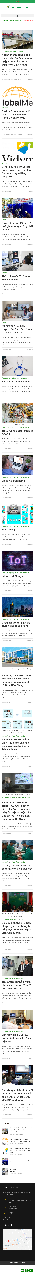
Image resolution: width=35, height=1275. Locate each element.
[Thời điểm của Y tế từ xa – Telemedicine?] (5, 1171)
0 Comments (7, 191)
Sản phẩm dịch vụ (23, 378)
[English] (17, 1)
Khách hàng (14, 672)
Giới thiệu (5, 108)
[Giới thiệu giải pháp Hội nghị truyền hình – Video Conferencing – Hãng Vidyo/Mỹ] (5, 1151)
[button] (17, 15)
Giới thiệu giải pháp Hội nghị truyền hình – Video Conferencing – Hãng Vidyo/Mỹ (20, 1150)
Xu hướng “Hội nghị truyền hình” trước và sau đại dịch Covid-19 (17, 329)
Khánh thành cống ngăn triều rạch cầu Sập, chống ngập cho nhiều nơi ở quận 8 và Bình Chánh (21, 1130)
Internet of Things (12, 576)
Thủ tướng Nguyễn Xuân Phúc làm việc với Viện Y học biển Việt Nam (16, 985)
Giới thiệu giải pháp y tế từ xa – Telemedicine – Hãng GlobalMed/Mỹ (16, 114)
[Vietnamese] (18, 1)
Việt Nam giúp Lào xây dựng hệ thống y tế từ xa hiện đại (16, 1038)
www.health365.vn (27, 20)
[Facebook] (9, 1219)
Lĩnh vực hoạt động (9, 378)
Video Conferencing (13, 480)
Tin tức (21, 51)
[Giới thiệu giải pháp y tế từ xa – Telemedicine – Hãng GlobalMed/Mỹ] (5, 1141)
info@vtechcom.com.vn (16, 1214)
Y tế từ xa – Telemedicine (16, 381)
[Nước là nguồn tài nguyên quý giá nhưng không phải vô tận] (5, 1161)
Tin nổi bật (14, 51)
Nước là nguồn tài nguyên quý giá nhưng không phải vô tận (17, 226)
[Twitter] (5, 1219)
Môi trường (8, 529)
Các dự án (5, 51)
